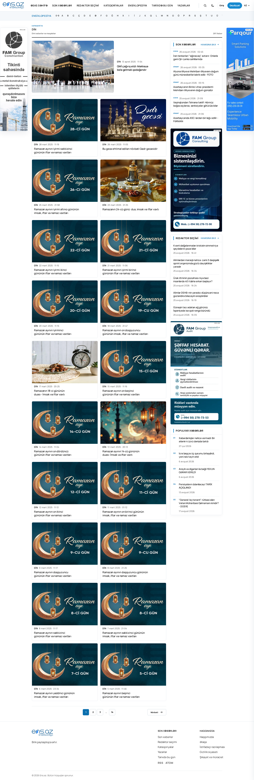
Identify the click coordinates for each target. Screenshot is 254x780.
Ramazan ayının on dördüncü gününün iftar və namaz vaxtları (52, 453)
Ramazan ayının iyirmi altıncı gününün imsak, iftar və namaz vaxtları (56, 211)
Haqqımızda (207, 737)
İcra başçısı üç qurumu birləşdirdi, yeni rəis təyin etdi (197, 455)
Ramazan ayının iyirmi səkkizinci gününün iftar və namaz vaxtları (53, 150)
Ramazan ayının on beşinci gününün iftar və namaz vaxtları (121, 392)
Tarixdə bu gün (162, 5)
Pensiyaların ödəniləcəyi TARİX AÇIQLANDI (195, 486)
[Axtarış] (205, 5)
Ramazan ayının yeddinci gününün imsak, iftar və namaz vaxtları (54, 695)
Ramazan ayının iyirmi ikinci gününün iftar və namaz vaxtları (52, 271)
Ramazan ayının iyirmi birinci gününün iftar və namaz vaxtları (121, 271)
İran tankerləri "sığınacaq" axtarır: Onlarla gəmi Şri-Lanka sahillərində (195, 57)
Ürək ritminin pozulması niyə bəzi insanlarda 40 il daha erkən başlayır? (192, 279)
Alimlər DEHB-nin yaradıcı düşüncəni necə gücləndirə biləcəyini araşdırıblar (196, 294)
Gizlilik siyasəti (209, 752)
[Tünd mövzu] (212, 5)
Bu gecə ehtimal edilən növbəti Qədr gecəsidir (130, 149)
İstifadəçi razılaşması (212, 747)
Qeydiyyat (235, 5)
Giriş (221, 5)
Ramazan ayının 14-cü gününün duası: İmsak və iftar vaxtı (120, 453)
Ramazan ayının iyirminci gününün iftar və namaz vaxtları (52, 332)
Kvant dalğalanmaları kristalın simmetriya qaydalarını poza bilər (195, 247)
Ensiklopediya (137, 5)
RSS (160, 763)
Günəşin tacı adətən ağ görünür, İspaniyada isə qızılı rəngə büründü (191, 309)
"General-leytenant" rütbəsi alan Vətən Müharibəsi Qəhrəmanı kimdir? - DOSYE (199, 503)
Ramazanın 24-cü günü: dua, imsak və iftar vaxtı (130, 209)
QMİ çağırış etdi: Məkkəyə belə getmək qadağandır (132, 68)
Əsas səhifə (39, 5)
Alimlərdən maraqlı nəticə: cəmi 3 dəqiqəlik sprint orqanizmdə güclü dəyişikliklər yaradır (196, 263)
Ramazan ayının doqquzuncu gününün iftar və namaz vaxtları (52, 574)
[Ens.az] (13, 5)
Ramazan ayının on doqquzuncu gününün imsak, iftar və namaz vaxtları (125, 332)
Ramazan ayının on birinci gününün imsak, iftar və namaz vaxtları (123, 513)
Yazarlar (183, 5)
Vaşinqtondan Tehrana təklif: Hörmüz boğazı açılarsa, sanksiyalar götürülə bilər (195, 104)
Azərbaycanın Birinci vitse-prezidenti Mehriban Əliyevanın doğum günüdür (193, 88)
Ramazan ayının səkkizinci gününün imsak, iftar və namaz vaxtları (123, 634)
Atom (169, 763)
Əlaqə (203, 742)
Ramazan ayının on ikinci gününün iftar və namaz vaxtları (52, 513)
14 (112, 712)
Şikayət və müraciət (211, 757)
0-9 (57, 15)
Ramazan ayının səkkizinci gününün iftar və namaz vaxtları (52, 634)
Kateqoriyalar (113, 5)
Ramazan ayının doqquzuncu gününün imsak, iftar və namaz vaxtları (125, 574)
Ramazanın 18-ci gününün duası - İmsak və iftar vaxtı (49, 392)
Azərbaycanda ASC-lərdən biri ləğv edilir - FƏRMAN (195, 119)
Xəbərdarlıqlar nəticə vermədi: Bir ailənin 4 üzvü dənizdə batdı (197, 439)
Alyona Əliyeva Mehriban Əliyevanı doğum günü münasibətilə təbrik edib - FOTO (196, 73)
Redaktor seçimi (88, 5)
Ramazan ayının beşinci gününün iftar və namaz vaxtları (121, 695)
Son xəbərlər (62, 5)
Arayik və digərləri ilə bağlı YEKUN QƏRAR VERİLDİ (197, 470)
